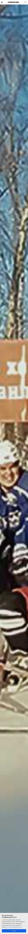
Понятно (14, 930)
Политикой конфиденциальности (13, 927)
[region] (14, 923)
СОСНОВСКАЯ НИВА (13, 2)
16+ (25, 2)
